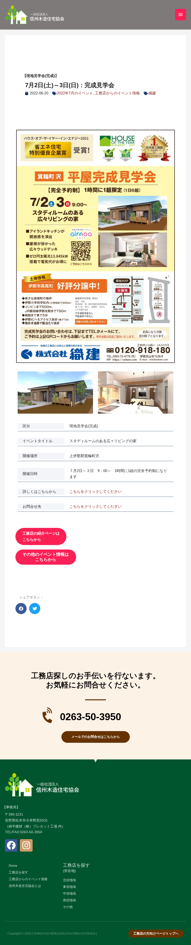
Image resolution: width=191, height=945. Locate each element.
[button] (21, 608)
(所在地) (69, 871)
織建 (152, 93)
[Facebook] (11, 845)
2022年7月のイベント (75, 93)
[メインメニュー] (180, 14)
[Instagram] (26, 845)
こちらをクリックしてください (95, 492)
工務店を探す (76, 865)
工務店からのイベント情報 (117, 93)
